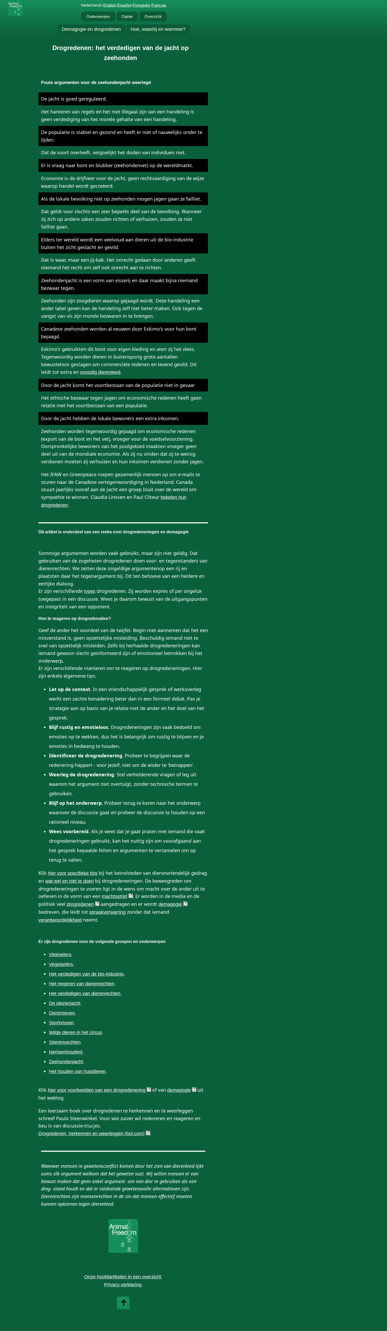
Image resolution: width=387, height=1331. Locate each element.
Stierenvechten (65, 1042)
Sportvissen (61, 1022)
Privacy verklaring (122, 1284)
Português (141, 5)
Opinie (127, 16)
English (109, 5)
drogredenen (80, 904)
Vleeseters (60, 954)
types (89, 591)
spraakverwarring (107, 912)
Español (124, 5)
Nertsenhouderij (65, 1052)
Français (158, 5)
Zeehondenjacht (66, 1061)
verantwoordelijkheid (60, 920)
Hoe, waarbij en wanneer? (158, 29)
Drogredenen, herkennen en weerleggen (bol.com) (91, 1133)
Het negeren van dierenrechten (81, 983)
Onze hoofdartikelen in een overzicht (122, 1276)
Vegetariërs (61, 964)
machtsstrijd (114, 896)
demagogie (170, 904)
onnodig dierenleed (100, 372)
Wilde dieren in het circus (75, 1032)
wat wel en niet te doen (69, 881)
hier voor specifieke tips (72, 873)
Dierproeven (62, 1013)
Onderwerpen (98, 16)
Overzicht (153, 16)
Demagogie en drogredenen (91, 29)
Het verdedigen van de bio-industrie (86, 974)
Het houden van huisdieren (77, 1071)
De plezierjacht (64, 1003)
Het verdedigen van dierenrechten (84, 993)
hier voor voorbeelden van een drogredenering (96, 1090)
